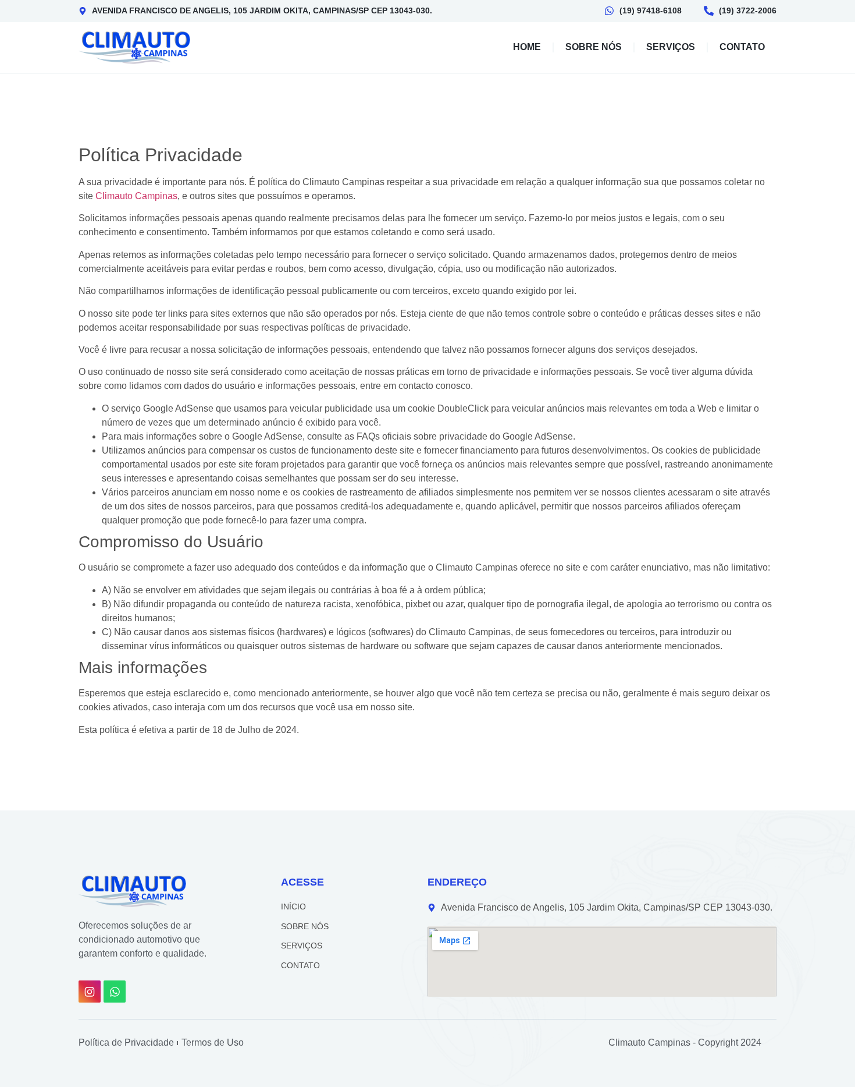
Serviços (670, 47)
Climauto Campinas (136, 196)
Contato (742, 47)
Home (527, 47)
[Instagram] (90, 991)
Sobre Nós (593, 47)
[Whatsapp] (115, 991)
